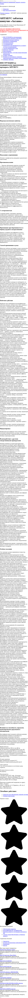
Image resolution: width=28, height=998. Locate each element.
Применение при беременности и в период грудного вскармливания (14, 46)
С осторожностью (8, 44)
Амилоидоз (6, 941)
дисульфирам (3, 74)
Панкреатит (6, 944)
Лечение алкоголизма (9, 796)
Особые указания (7, 55)
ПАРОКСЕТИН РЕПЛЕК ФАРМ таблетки (11, 983)
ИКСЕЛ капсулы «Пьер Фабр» (8, 955)
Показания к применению (10, 41)
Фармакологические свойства (11, 40)
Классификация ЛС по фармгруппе (12, 930)
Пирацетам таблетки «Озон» (7, 949)
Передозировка (7, 51)
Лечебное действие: (8, 59)
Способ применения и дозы (10, 48)
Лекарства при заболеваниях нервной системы (15, 794)
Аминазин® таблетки (6, 977)
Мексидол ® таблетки (6, 960)
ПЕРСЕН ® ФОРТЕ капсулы (7, 989)
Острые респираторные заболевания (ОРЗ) (14, 942)
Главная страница (4, 13)
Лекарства (6, 9)
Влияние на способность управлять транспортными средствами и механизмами (14, 57)
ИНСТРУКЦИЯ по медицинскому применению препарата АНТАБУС (12, 37)
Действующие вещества (9, 929)
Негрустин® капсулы (5, 966)
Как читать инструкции (9, 10)
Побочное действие (8, 49)
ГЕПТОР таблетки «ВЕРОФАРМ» (9, 972)
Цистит (5, 945)
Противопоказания (8, 42)
